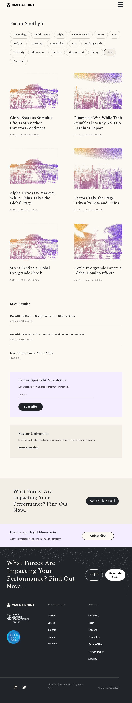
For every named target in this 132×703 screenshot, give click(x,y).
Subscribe (98, 536)
